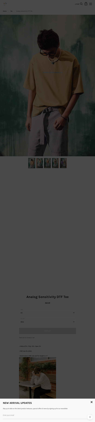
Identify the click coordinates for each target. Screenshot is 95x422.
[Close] (91, 402)
